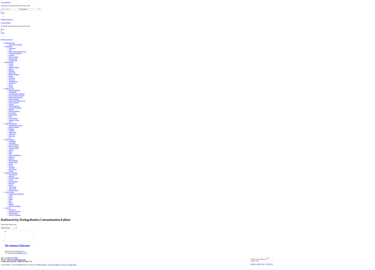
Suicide (11, 87)
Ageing (11, 64)
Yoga (10, 122)
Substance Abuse (14, 120)
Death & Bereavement (15, 97)
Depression (12, 73)
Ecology (11, 150)
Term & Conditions (15, 215)
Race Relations (13, 181)
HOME (253, 264)
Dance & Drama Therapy (16, 95)
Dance (11, 197)
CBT (10, 50)
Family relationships (15, 155)
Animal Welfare (13, 145)
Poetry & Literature (15, 206)
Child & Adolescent (11, 123)
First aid (11, 104)
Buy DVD (23, 253)
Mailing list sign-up (7, 19)
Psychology (12, 113)
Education (12, 136)
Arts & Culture (9, 192)
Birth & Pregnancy (14, 90)
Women (11, 171)
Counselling (8, 46)
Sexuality (11, 55)
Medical (11, 109)
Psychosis (12, 80)
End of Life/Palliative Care (17, 101)
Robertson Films (10, 43)
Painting (11, 204)
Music (10, 202)
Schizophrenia (13, 81)
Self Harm (12, 83)
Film (10, 201)
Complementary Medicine (17, 94)
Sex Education (13, 118)
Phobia (11, 76)
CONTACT (269, 264)
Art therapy (12, 48)
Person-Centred (13, 57)
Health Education (14, 106)
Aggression (12, 143)
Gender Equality (14, 178)
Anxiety (11, 66)
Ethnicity (11, 176)
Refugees (11, 183)
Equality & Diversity (11, 173)
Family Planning (14, 102)
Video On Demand (14, 211)
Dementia (12, 71)
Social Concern (9, 139)
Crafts (10, 195)
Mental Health (9, 62)
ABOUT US (260, 264)
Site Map (44, 265)
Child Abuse (12, 132)
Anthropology (13, 174)
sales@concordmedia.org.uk (16, 260)
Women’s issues (13, 190)
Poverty (11, 166)
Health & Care (9, 88)
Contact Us (12, 209)
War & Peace (13, 169)
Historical (12, 157)
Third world (12, 187)
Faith (10, 153)
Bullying (11, 129)
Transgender (12, 188)
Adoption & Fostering (15, 44)
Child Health (13, 92)
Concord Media (5, 2)
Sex (10, 138)
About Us (8, 208)
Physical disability (14, 111)
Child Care (12, 134)
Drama (11, 199)
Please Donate (13, 213)
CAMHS (11, 130)
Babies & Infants (14, 67)
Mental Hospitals (14, 74)
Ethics (10, 152)
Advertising (12, 141)
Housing (11, 159)
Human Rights (13, 160)
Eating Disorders (14, 99)
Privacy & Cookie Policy (69, 265)
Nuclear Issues (13, 162)
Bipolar (11, 69)
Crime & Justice (13, 148)
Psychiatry (12, 78)
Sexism (11, 185)
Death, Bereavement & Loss (17, 51)
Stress (10, 85)
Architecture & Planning (16, 194)
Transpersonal (13, 59)
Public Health (13, 115)
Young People (13, 60)
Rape (10, 116)
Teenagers (12, 167)
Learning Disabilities (15, 108)
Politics (11, 164)
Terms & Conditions (54, 265)
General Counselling (15, 53)
